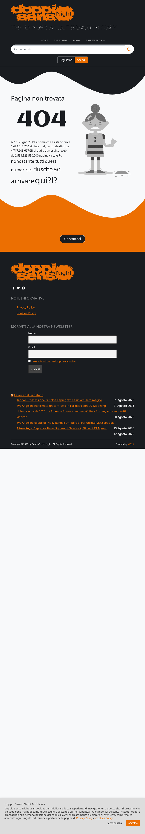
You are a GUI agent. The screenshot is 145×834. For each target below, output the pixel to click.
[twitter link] (18, 287)
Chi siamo (60, 40)
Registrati (66, 60)
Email (31, 347)
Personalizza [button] (114, 823)
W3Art (131, 444)
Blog (76, 40)
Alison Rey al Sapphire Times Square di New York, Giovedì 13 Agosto (62, 428)
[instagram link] (23, 287)
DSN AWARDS (94, 40)
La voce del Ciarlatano (28, 395)
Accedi (81, 60)
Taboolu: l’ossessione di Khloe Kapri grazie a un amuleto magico (59, 400)
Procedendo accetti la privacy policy (54, 361)
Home (44, 40)
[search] (129, 49)
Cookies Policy (26, 313)
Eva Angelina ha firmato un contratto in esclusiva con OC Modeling (61, 406)
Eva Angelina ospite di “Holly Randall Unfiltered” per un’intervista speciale (65, 423)
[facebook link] (13, 287)
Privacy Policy (26, 307)
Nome (32, 333)
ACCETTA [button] (133, 823)
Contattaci (72, 238)
